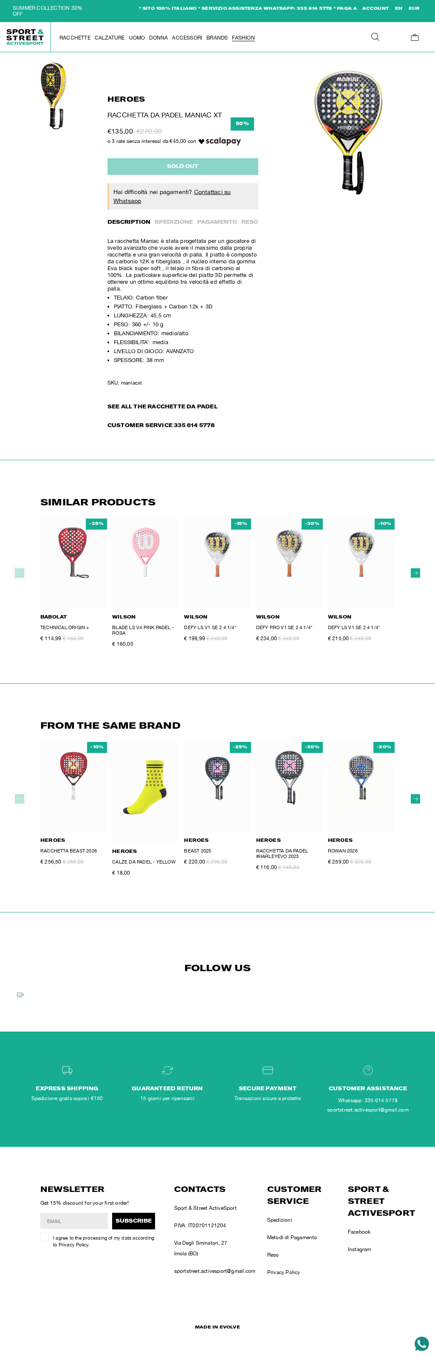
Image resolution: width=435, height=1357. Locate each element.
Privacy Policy (74, 1244)
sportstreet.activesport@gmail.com (215, 1271)
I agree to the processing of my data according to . (103, 1241)
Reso (249, 222)
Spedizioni (279, 1220)
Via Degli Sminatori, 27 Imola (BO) (201, 1248)
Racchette (74, 38)
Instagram (359, 1249)
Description (128, 222)
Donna (158, 38)
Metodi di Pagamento (292, 1237)
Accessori (187, 38)
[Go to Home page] (25, 37)
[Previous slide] (19, 573)
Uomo (137, 38)
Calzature (110, 38)
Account (375, 9)
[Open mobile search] (374, 37)
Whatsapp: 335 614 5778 (368, 1100)
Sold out (182, 166)
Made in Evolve (217, 1328)
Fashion (243, 38)
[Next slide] (415, 573)
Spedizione (174, 222)
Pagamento (217, 222)
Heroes (126, 100)
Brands (217, 38)
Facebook (359, 1232)
